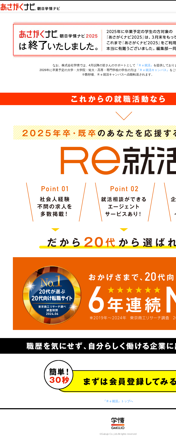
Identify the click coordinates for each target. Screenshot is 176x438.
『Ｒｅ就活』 (144, 65)
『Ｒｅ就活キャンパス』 (153, 70)
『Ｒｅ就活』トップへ (118, 401)
